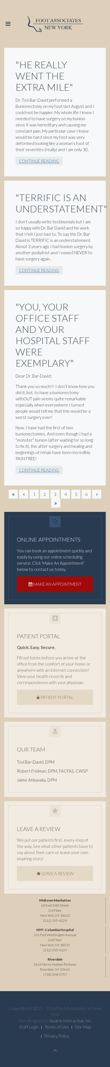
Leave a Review (57, 873)
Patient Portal (56, 697)
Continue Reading (39, 161)
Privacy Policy (56, 1035)
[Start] (13, 494)
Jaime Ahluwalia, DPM (37, 779)
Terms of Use (57, 1026)
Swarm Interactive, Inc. (71, 1020)
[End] (55, 503)
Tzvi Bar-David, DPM (35, 761)
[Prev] (23, 494)
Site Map (83, 1026)
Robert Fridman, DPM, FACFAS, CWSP (52, 770)
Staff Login (29, 1026)
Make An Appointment (57, 584)
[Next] (96, 494)
